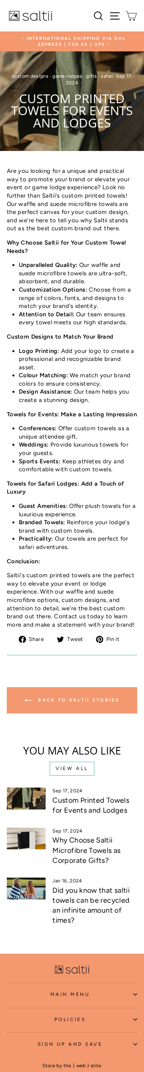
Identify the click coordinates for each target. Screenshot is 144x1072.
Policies (70, 1019)
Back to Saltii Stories (78, 700)
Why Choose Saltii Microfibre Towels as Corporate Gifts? (86, 850)
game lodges (67, 76)
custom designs (30, 76)
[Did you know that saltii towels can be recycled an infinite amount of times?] (26, 889)
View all (72, 768)
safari (107, 76)
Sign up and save (70, 1044)
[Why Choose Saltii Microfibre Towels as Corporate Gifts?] (26, 839)
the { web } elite (83, 1065)
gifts (91, 76)
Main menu (70, 994)
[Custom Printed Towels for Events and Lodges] (26, 798)
